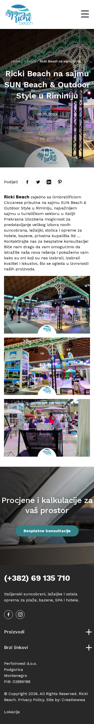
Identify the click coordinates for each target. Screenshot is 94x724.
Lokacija (12, 711)
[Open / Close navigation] (85, 15)
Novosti (30, 61)
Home (15, 61)
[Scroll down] (47, 152)
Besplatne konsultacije (47, 530)
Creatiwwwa (73, 699)
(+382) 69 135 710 (37, 578)
